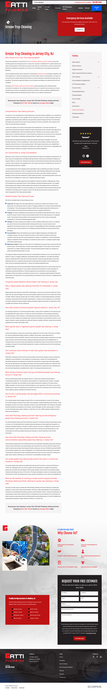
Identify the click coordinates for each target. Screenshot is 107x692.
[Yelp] (93, 657)
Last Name (83, 592)
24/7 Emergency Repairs (66, 667)
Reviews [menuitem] (87, 8)
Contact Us (80, 29)
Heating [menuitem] (80, 8)
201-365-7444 (97, 2)
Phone (63, 598)
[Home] (16, 6)
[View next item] (87, 156)
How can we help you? (67, 614)
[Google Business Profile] (101, 657)
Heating (62, 670)
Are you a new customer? (68, 609)
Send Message (79, 638)
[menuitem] (84, 62)
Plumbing (62, 660)
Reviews (62, 674)
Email (82, 598)
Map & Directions (34, 661)
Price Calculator (39, 2)
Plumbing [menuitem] (57, 8)
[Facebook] (97, 657)
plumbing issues (41, 73)
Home (61, 657)
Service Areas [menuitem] (47, 8)
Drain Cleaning (63, 664)
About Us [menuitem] (39, 8)
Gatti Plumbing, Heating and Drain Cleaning (40, 61)
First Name (64, 592)
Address (64, 603)
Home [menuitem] (34, 8)
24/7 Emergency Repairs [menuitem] (67, 8)
